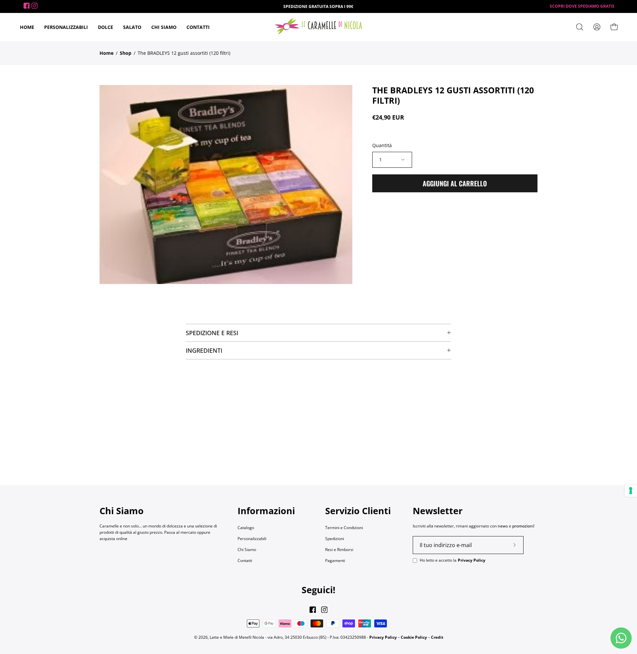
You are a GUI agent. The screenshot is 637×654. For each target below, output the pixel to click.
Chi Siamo (247, 549)
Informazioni (266, 510)
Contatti (245, 560)
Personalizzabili (252, 538)
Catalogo (246, 527)
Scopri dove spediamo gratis (582, 6)
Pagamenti (335, 560)
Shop (125, 53)
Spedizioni (334, 538)
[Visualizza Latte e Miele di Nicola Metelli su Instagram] (324, 610)
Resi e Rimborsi (339, 549)
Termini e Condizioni (344, 527)
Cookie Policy (414, 637)
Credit (437, 637)
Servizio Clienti (358, 510)
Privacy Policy (471, 560)
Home (106, 53)
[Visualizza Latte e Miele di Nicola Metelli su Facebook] (313, 610)
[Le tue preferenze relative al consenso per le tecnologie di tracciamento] (630, 490)
